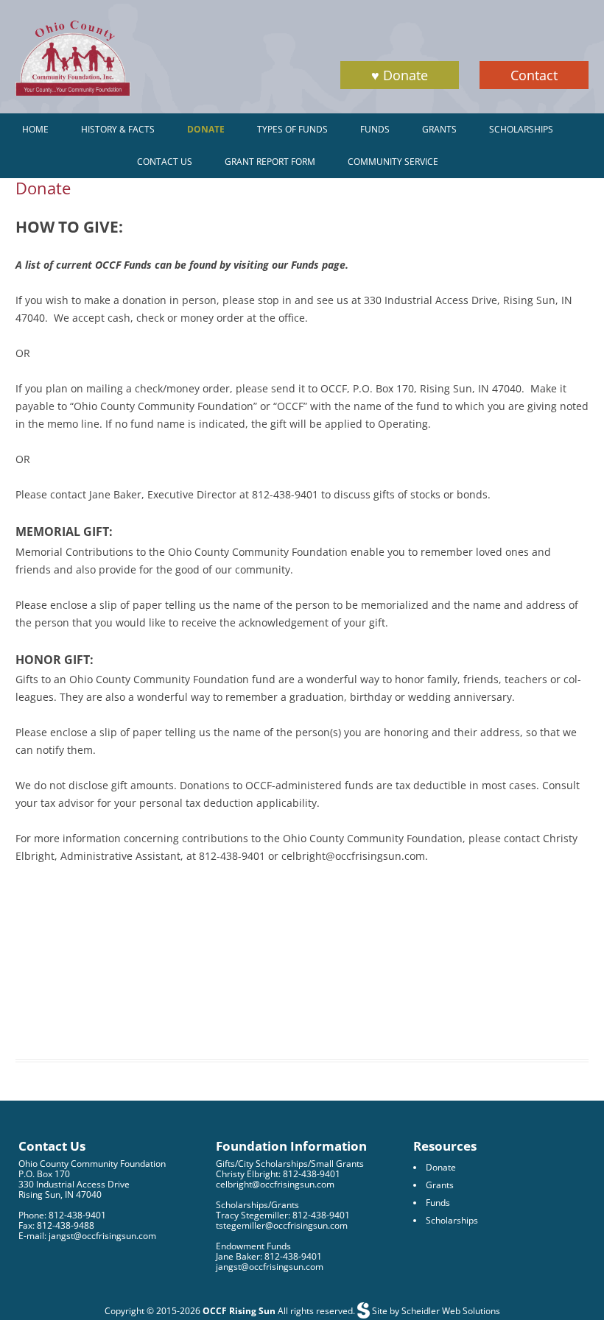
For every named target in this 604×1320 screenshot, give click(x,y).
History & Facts (118, 129)
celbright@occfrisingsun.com (275, 1184)
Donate (206, 129)
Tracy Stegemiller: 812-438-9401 (283, 1215)
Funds (375, 129)
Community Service (393, 161)
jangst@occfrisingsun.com (269, 1266)
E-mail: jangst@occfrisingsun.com (87, 1235)
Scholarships (521, 129)
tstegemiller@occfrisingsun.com (282, 1225)
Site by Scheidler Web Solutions (435, 1311)
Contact (534, 75)
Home (35, 129)
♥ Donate (399, 75)
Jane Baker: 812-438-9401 (269, 1256)
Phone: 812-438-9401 (62, 1215)
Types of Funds (292, 129)
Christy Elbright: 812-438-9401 (278, 1174)
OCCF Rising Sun (239, 1311)
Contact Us (164, 161)
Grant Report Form (270, 161)
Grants (439, 129)
